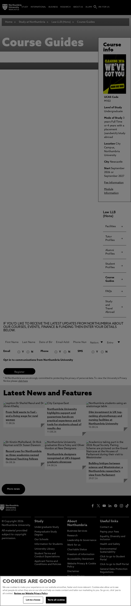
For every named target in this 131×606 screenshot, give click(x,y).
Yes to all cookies (56, 600)
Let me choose (33, 600)
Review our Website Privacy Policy (31, 594)
